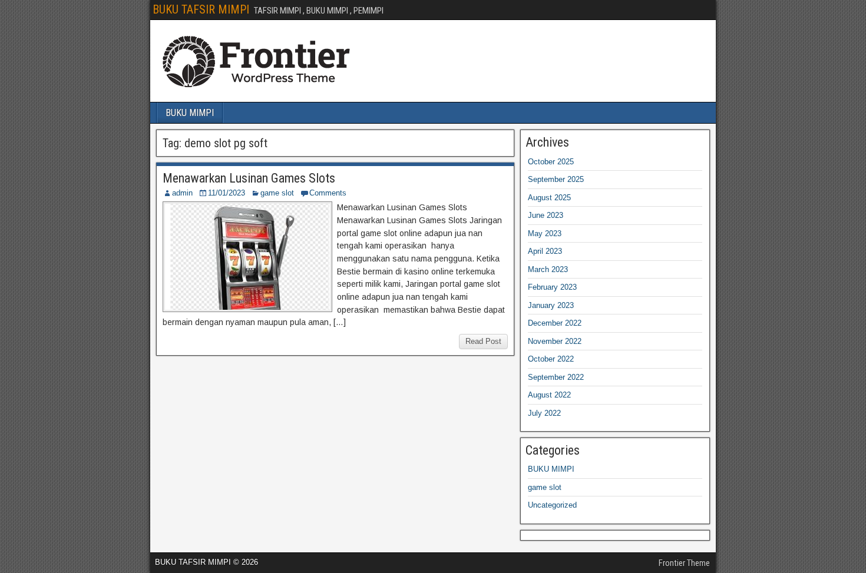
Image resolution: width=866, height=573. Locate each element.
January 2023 (551, 305)
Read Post (483, 341)
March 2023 (548, 269)
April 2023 (545, 251)
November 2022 (554, 341)
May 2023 (544, 233)
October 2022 (551, 359)
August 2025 (549, 197)
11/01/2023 (226, 192)
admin (182, 192)
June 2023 (545, 215)
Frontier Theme (684, 563)
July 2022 (544, 413)
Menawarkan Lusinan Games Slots (249, 178)
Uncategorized (552, 505)
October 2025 (551, 161)
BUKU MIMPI (190, 112)
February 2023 (552, 287)
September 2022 (556, 377)
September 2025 (556, 179)
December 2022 (554, 323)
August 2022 (549, 394)
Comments (327, 192)
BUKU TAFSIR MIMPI (201, 9)
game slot (277, 192)
